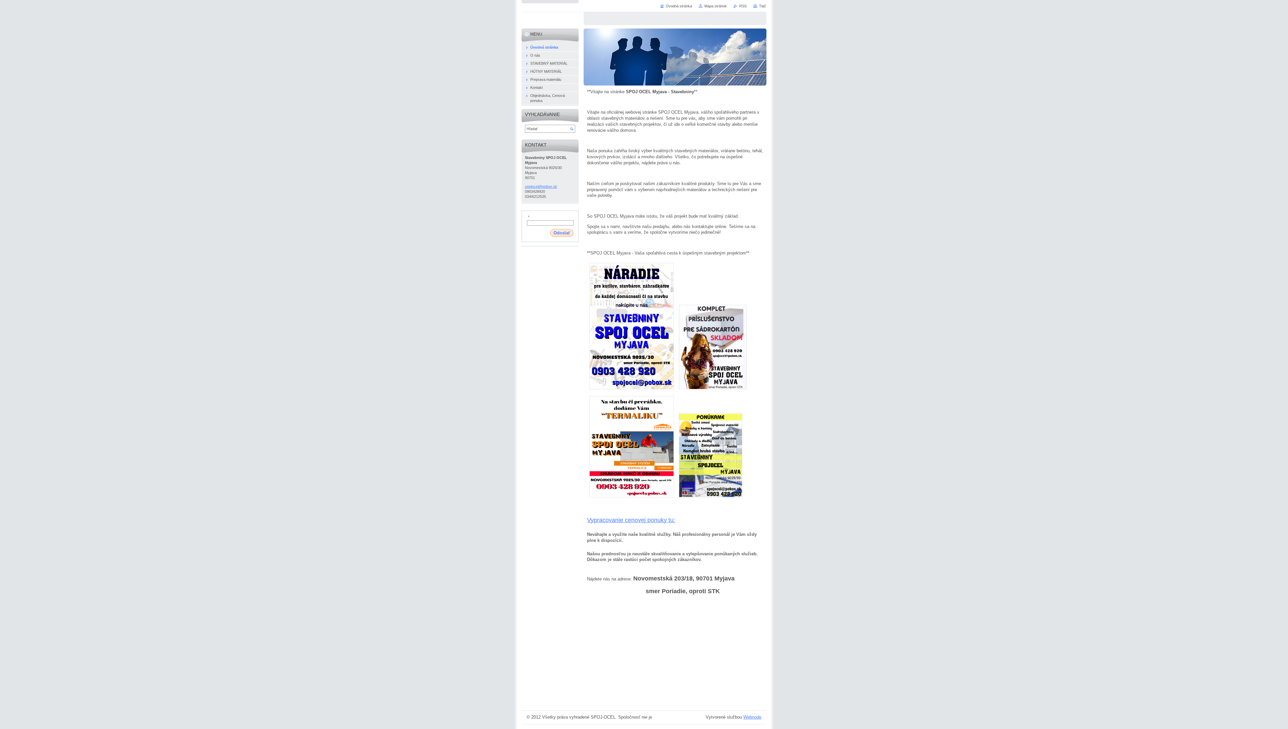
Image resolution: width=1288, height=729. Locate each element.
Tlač (762, 6)
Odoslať (561, 232)
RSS (743, 6)
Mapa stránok (715, 6)
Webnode (752, 717)
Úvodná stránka (679, 6)
